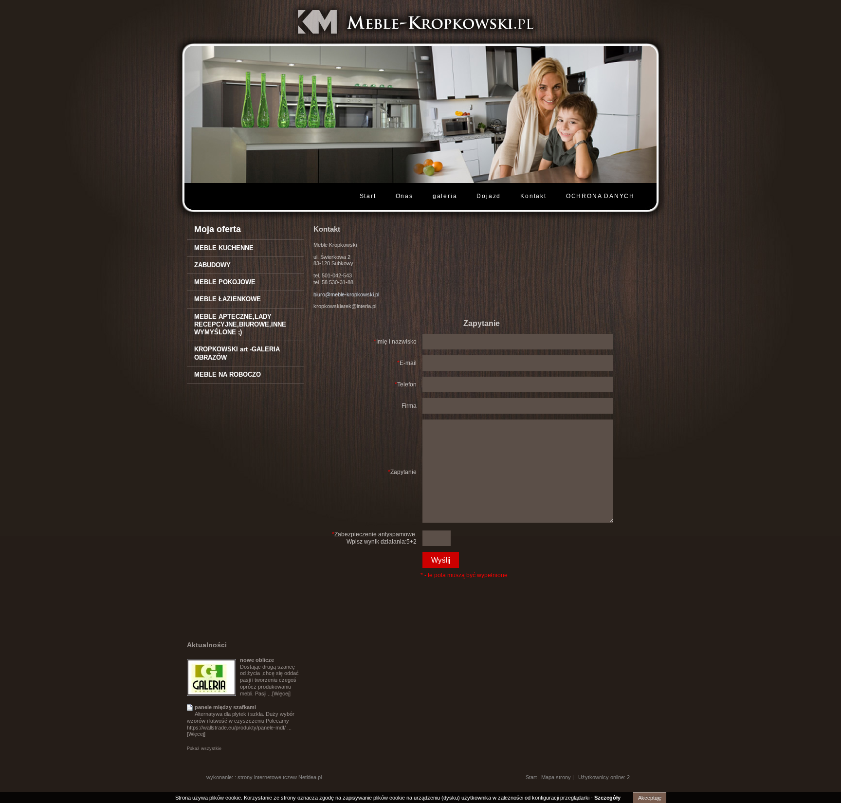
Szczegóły (607, 798)
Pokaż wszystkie (204, 748)
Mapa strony (556, 777)
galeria (445, 196)
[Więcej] (281, 693)
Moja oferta (217, 229)
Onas (404, 196)
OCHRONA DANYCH (600, 196)
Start (368, 196)
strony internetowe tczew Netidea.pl (280, 777)
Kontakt (533, 196)
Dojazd (488, 196)
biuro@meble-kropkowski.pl (346, 294)
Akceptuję (649, 798)
